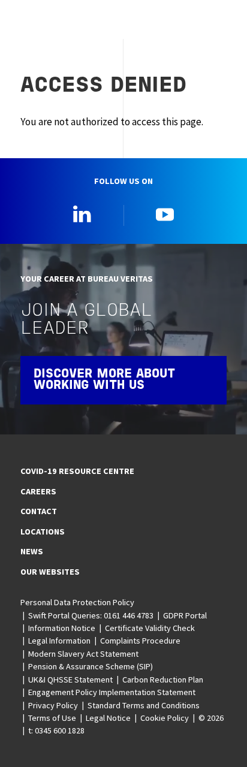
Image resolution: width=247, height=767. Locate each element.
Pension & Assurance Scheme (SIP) (90, 666)
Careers (38, 491)
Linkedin (82, 214)
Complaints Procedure (140, 640)
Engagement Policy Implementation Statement (111, 692)
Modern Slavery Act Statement (83, 653)
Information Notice (61, 628)
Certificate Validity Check (150, 628)
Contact (38, 511)
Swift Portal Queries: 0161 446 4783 (90, 615)
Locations (42, 531)
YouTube (165, 214)
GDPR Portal (185, 615)
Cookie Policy (164, 717)
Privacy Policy (53, 705)
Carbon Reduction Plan (162, 679)
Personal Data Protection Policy (77, 602)
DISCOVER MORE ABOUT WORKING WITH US (104, 380)
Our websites (50, 571)
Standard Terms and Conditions (144, 705)
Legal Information (59, 640)
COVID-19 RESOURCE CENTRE (77, 471)
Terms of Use (52, 717)
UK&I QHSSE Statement (70, 679)
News (31, 551)
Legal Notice (108, 717)
